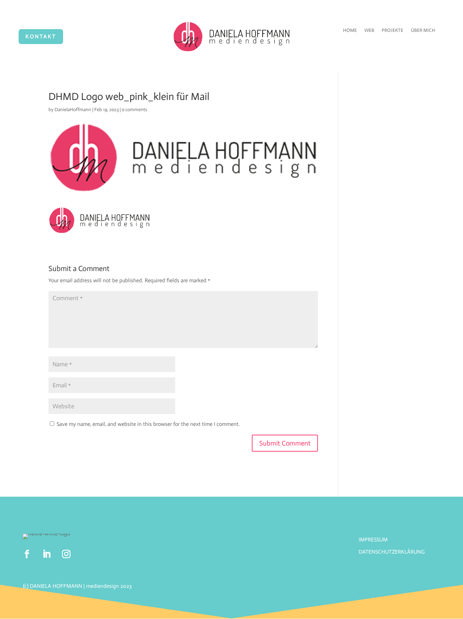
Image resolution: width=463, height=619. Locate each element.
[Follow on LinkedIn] (46, 554)
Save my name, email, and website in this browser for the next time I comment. (148, 424)
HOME (350, 30)
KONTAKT (40, 36)
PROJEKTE (392, 30)
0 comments (134, 109)
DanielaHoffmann (73, 109)
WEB (369, 30)
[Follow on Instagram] (66, 554)
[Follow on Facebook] (27, 554)
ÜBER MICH (423, 30)
